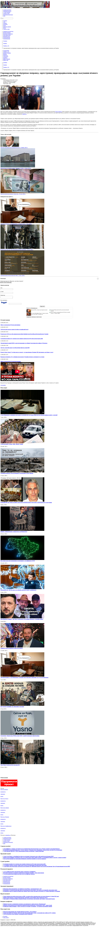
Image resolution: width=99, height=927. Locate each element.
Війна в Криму (6, 59)
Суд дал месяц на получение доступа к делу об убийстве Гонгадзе (19, 874)
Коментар (3, 295)
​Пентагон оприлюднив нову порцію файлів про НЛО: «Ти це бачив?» (20, 911)
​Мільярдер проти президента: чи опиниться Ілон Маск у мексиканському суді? (22, 888)
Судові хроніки (6, 12)
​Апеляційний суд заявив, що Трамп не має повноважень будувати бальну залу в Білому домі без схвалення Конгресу (31, 848)
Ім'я (1, 287)
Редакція (5, 916)
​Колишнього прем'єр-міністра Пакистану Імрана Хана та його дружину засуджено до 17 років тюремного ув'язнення (31, 891)
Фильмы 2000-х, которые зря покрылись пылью (39, 309)
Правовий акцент (7, 11)
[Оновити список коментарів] (97, 278)
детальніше (3, 385)
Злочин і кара (6, 13)
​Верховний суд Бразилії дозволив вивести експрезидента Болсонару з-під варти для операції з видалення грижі (30, 890)
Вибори (5, 54)
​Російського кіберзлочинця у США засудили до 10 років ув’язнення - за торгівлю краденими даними (27, 906)
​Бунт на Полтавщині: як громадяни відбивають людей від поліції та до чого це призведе (24, 858)
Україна (5, 23)
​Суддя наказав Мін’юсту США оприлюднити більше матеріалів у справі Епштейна (23, 851)
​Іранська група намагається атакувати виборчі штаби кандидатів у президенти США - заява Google (27, 905)
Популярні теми (7, 35)
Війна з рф (5, 60)
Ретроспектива (6, 37)
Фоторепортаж (6, 38)
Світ (4, 21)
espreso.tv (24, 114)
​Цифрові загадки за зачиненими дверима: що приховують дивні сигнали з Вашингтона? (24, 904)
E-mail (2, 291)
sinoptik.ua (8, 835)
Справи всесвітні (7, 9)
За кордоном (6, 50)
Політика (5, 24)
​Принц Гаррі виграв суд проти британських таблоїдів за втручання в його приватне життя (25, 897)
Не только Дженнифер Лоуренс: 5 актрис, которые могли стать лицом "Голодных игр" (39, 314)
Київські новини (7, 26)
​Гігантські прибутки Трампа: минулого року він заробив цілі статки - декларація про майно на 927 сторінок (29, 912)
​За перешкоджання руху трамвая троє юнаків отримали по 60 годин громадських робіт (24, 864)
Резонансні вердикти (8, 14)
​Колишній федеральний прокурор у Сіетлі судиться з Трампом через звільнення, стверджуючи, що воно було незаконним (32, 850)
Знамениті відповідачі (8, 31)
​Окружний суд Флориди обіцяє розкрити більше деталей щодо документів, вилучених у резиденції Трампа (29, 898)
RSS (4, 15)
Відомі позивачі (6, 32)
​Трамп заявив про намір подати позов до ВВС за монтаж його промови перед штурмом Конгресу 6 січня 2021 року (31, 896)
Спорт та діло (6, 29)
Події (4, 25)
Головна (5, 20)
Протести (5, 55)
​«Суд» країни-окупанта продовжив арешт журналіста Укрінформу (19, 871)
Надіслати (42, 306)
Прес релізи (6, 917)
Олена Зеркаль (58, 111)
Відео (4, 27)
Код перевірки (4, 300)
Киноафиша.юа (34, 308)
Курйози (5, 57)
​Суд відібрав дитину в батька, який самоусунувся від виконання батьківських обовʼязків (25, 865)
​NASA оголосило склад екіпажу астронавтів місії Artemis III (17, 914)
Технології (5, 56)
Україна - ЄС (6, 51)
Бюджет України (7, 52)
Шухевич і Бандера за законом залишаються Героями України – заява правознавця (23, 872)
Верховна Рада (6, 36)
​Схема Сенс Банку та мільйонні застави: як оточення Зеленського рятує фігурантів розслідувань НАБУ (28, 856)
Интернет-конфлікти (8, 33)
